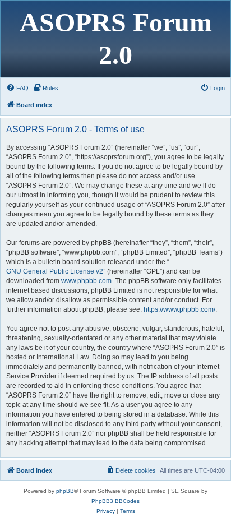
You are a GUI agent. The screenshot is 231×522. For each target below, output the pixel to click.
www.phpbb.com (86, 281)
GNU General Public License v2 (54, 271)
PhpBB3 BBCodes (115, 501)
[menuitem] (17, 88)
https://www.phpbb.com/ (179, 309)
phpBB (65, 491)
